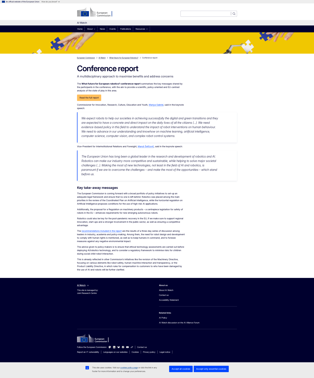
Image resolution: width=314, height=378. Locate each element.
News (102, 29)
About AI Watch (166, 290)
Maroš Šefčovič (146, 146)
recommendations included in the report (102, 231)
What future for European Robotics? (123, 58)
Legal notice (164, 352)
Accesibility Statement (169, 300)
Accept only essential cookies (211, 369)
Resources (140, 29)
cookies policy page (129, 367)
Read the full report (89, 97)
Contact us (164, 295)
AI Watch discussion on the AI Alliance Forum (179, 322)
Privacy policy (149, 352)
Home (80, 29)
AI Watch (102, 58)
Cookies (135, 352)
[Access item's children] (95, 28)
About (90, 29)
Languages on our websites (115, 352)
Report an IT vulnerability (88, 352)
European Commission (86, 58)
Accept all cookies (181, 369)
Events (113, 29)
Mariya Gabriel (156, 105)
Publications (125, 29)
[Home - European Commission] (97, 12)
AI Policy (163, 318)
